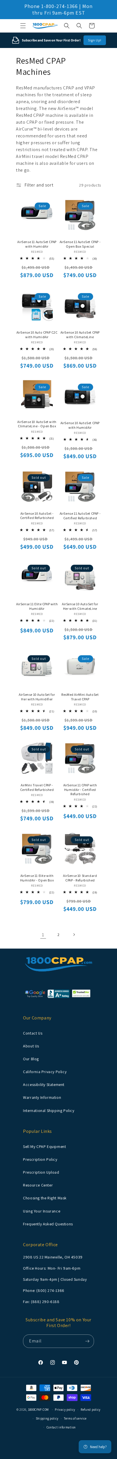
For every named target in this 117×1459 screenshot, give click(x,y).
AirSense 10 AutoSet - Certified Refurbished (37, 515)
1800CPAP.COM (38, 1410)
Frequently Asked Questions (48, 1223)
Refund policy (91, 1410)
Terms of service (75, 1418)
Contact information (61, 1427)
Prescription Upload (41, 1172)
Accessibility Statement (43, 1084)
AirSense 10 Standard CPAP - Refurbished (80, 877)
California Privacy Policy (44, 1071)
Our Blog (31, 1058)
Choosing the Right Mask (45, 1198)
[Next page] (74, 934)
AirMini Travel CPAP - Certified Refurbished (37, 787)
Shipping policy (47, 1418)
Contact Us (32, 1033)
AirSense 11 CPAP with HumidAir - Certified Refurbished (80, 789)
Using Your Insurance (41, 1211)
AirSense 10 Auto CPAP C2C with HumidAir (37, 334)
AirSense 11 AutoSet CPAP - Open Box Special (80, 244)
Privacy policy (65, 1410)
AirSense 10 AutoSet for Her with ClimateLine (80, 606)
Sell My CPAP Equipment (44, 1146)
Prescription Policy (40, 1159)
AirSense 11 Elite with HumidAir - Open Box (37, 877)
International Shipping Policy (48, 1110)
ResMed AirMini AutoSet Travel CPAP (80, 696)
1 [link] (43, 934)
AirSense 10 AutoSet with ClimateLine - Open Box (36, 424)
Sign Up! (94, 40)
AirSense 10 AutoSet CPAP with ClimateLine (80, 334)
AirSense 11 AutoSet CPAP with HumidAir (36, 244)
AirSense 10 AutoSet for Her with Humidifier (37, 696)
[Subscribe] (87, 1341)
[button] (23, 25)
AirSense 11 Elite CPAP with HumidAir (37, 606)
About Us (31, 1046)
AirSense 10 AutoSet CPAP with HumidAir (80, 425)
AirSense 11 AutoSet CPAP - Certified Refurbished (80, 515)
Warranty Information (42, 1097)
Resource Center (38, 1185)
